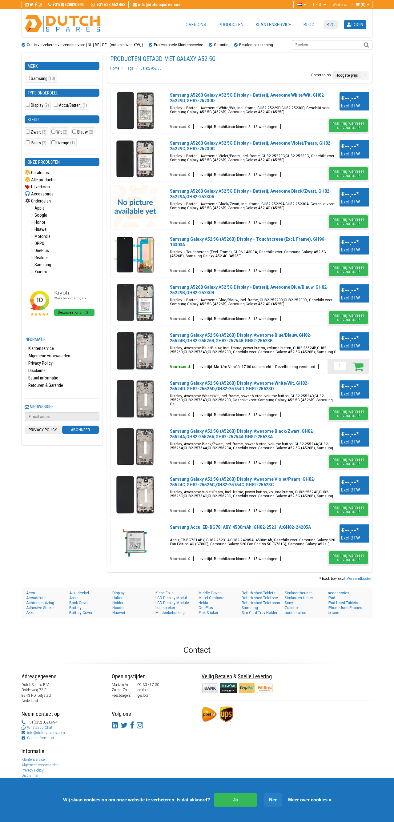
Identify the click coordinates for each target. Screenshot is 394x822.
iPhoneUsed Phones (345, 608)
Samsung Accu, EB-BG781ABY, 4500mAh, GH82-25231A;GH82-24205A (240, 527)
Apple (39, 208)
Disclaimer (37, 370)
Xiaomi (40, 271)
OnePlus (41, 250)
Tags (130, 68)
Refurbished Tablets (258, 593)
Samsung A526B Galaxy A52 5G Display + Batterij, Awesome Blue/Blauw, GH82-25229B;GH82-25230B (249, 290)
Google (40, 215)
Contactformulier (40, 738)
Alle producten (43, 179)
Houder (118, 608)
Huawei (40, 229)
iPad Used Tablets (343, 603)
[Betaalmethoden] (229, 688)
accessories (338, 593)
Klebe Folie (164, 593)
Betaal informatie (42, 377)
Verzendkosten (359, 578)
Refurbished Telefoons (261, 603)
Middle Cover (210, 593)
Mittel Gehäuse (211, 598)
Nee (273, 799)
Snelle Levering (255, 676)
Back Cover (79, 603)
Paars (38, 143)
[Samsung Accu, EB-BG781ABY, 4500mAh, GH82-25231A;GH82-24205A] (135, 542)
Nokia (203, 603)
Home (114, 68)
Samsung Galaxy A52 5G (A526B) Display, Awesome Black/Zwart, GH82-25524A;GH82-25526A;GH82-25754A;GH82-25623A (242, 434)
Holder (117, 603)
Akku (30, 613)
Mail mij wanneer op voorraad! (348, 125)
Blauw (85, 132)
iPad (331, 598)
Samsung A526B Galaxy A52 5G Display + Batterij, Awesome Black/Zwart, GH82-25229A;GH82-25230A (250, 194)
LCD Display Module (172, 603)
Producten (231, 24)
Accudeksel (36, 598)
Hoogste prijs (347, 75)
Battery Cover (80, 613)
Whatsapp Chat (39, 727)
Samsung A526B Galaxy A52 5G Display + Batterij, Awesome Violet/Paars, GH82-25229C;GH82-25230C (251, 146)
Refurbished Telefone (260, 598)
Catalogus (39, 172)
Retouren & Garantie (45, 385)
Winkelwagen (349, 4)
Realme (41, 257)
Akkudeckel (79, 593)
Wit (61, 132)
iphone (333, 613)
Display (40, 105)
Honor (39, 222)
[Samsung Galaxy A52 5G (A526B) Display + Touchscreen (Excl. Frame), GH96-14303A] (135, 254)
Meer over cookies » (309, 799)
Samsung (43, 78)
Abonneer (80, 430)
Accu (30, 593)
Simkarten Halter (299, 598)
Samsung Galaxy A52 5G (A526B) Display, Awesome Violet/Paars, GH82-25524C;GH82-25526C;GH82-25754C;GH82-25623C (243, 482)
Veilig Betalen (217, 676)
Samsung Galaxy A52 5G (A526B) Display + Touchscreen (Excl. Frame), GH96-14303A (248, 242)
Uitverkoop (40, 186)
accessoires (295, 613)
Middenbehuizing (170, 613)
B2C (331, 24)
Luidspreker (165, 608)
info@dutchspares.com (46, 733)
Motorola (42, 236)
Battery (75, 608)
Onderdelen (40, 200)
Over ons (196, 24)
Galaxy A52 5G (151, 68)
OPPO (39, 243)
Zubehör (292, 608)
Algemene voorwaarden (48, 355)
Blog (309, 24)
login (357, 24)
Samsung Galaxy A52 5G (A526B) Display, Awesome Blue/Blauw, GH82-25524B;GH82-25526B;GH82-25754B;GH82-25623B (241, 338)
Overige (65, 143)
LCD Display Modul (171, 598)
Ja (235, 799)
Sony (289, 603)
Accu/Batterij (73, 105)
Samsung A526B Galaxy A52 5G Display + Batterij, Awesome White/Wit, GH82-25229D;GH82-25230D (248, 98)
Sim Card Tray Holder (259, 613)
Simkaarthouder (298, 593)
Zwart (38, 132)
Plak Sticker (208, 613)
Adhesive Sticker (40, 608)
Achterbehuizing (40, 603)
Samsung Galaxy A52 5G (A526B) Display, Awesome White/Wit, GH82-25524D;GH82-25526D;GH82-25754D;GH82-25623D (239, 386)
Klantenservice (273, 24)
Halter (117, 598)
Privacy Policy (40, 363)
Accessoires (42, 193)
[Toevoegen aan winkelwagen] (358, 366)
